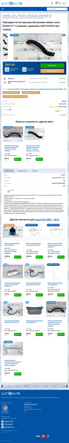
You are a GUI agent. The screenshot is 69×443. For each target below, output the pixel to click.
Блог (25, 411)
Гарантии (4, 404)
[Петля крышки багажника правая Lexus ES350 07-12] (13, 309)
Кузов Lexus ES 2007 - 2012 (15, 89)
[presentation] (10, 46)
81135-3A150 (64, 386)
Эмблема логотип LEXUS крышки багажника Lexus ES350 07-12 (55, 245)
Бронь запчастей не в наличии (32, 409)
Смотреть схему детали (11, 92)
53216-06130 (18, 386)
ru (64, 3)
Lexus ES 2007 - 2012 (58, 177)
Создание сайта (5, 441)
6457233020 (62, 104)
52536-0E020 (45, 386)
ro (66, 3)
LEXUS (63, 175)
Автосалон (27, 406)
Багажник (26, 89)
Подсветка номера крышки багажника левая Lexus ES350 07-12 (12, 284)
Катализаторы (28, 407)
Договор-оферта (6, 432)
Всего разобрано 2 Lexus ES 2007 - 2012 (15, 96)
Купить (53, 65)
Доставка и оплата (6, 402)
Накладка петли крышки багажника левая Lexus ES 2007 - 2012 (48, 89)
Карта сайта (4, 413)
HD (63, 35)
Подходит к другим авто (31, 92)
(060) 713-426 (8, 421)
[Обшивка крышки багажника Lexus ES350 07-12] (34, 309)
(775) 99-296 (8, 424)
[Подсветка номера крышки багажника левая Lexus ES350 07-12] (13, 271)
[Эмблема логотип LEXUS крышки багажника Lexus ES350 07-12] (56, 232)
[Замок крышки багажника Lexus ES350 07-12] (13, 232)
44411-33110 (55, 386)
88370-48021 (27, 386)
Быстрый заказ (52, 71)
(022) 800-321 (9, 427)
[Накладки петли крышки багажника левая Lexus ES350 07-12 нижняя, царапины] (13, 134)
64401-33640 (36, 386)
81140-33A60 (8, 386)
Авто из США (27, 402)
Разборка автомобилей (30, 404)
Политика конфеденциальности (10, 430)
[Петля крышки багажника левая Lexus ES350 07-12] (34, 232)
